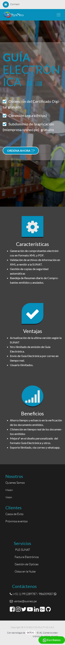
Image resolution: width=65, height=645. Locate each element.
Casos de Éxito (15, 514)
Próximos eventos (16, 521)
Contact (15, 4)
